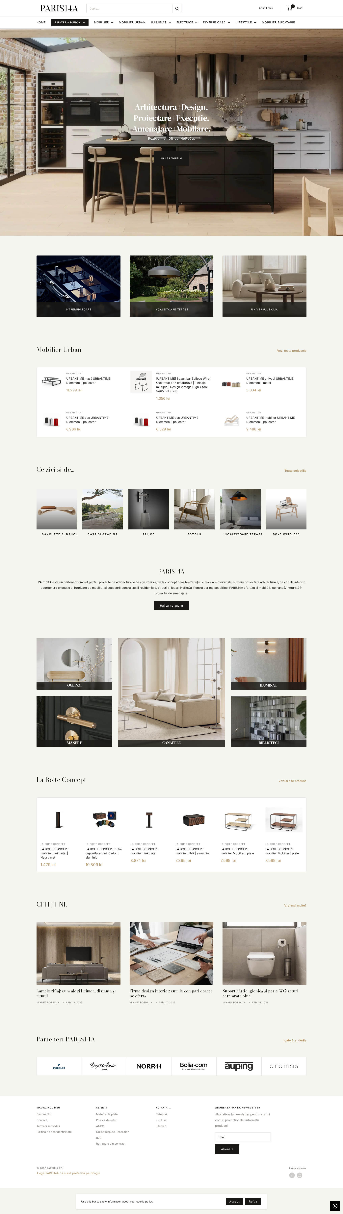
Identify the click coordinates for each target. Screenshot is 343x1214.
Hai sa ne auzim (171, 605)
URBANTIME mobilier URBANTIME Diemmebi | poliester (270, 420)
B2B (98, 1137)
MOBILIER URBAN (132, 22)
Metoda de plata (107, 1114)
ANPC (100, 1126)
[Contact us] (335, 1206)
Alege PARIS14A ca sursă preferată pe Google (68, 1173)
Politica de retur (106, 1120)
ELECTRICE (184, 22)
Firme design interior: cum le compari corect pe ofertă (171, 993)
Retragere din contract (110, 1143)
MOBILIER (101, 22)
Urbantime (74, 373)
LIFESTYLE (244, 22)
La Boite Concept (53, 844)
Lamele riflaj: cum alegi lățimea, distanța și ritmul (76, 993)
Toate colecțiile (295, 471)
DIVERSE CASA (214, 22)
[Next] (306, 834)
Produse (161, 1120)
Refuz (253, 1201)
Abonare (227, 1149)
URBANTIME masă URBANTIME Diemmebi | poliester (88, 381)
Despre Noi (44, 1114)
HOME (41, 22)
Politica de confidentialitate (54, 1131)
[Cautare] (176, 8)
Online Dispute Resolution (112, 1131)
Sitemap (161, 1126)
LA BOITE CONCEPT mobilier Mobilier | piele (237, 851)
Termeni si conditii (48, 1126)
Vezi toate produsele (292, 350)
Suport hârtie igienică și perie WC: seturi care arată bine (260, 993)
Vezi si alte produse (292, 781)
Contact (42, 1120)
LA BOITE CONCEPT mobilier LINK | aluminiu (192, 851)
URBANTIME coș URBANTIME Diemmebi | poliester (87, 420)
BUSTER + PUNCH (68, 22)
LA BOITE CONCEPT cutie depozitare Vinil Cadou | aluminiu (104, 853)
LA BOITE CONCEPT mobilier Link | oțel (144, 851)
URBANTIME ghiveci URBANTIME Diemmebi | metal (270, 381)
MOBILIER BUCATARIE (278, 22)
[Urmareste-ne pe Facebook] (292, 1175)
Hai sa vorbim (171, 158)
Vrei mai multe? (295, 905)
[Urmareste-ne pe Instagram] (299, 1175)
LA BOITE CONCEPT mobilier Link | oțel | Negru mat (54, 853)
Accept (234, 1201)
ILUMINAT (159, 22)
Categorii (161, 1114)
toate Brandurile (295, 1040)
